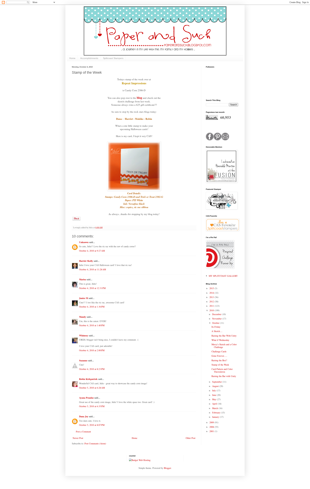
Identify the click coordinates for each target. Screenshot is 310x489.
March (215, 408)
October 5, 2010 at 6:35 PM (91, 406)
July (214, 390)
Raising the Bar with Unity (224, 376)
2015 (212, 288)
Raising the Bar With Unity (224, 335)
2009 (212, 422)
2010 (212, 310)
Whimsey (83, 335)
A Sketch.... (217, 331)
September (217, 381)
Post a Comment (83, 431)
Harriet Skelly (86, 261)
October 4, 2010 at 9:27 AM (92, 250)
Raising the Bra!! (219, 360)
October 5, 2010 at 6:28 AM (92, 387)
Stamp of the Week (220, 364)
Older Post (190, 438)
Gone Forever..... (219, 355)
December (217, 314)
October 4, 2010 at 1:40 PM (91, 325)
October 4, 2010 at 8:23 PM (91, 369)
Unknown (83, 242)
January (216, 416)
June (214, 394)
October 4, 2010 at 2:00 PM (91, 350)
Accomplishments (89, 58)
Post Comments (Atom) (95, 443)
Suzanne (83, 360)
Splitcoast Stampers (113, 58)
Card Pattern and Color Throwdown (222, 370)
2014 (212, 292)
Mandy (82, 316)
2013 (212, 297)
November (217, 318)
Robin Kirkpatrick (88, 379)
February (216, 412)
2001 (212, 431)
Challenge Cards (219, 351)
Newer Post (78, 438)
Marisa (82, 279)
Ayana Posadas (86, 397)
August (215, 386)
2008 (212, 426)
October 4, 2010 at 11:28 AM (92, 269)
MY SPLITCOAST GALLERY (223, 275)
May (214, 399)
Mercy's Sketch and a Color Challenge (224, 346)
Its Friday (216, 326)
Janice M (83, 298)
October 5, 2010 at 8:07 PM (91, 424)
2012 (212, 301)
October (216, 322)
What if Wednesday (220, 340)
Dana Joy (83, 416)
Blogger (167, 467)
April (215, 403)
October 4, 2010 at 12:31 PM (92, 288)
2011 (212, 305)
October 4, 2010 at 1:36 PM (91, 306)
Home (72, 58)
